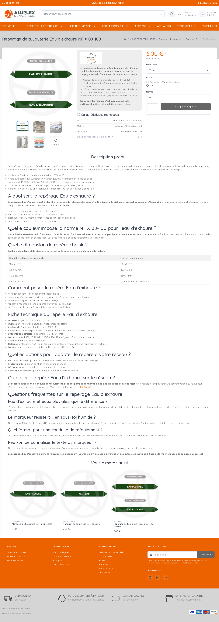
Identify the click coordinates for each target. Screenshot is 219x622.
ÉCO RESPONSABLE (115, 26)
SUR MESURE (210, 26)
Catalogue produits (16, 552)
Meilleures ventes (15, 560)
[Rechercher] (161, 13)
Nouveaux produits (16, 556)
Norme (149, 91)
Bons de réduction (108, 568)
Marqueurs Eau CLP (20, 521)
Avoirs (102, 560)
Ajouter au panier (188, 106)
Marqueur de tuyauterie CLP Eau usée (81, 524)
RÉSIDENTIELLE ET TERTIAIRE (44, 26)
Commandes (105, 556)
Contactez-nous (208, 3)
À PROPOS (143, 26)
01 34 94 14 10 (13, 3)
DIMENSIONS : (153, 64)
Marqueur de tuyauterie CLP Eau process (32, 524)
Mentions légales (61, 552)
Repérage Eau (119, 521)
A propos (57, 560)
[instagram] (150, 577)
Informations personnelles (111, 552)
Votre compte (107, 546)
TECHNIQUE (10, 26)
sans (152, 85)
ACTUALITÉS (164, 26)
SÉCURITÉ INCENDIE (82, 26)
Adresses (103, 564)
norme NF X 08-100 (81, 387)
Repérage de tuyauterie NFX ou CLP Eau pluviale (133, 525)
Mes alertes (104, 572)
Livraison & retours (62, 556)
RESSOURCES (187, 26)
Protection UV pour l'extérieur (164, 82)
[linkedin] (157, 577)
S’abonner (206, 554)
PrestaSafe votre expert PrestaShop (16, 613)
